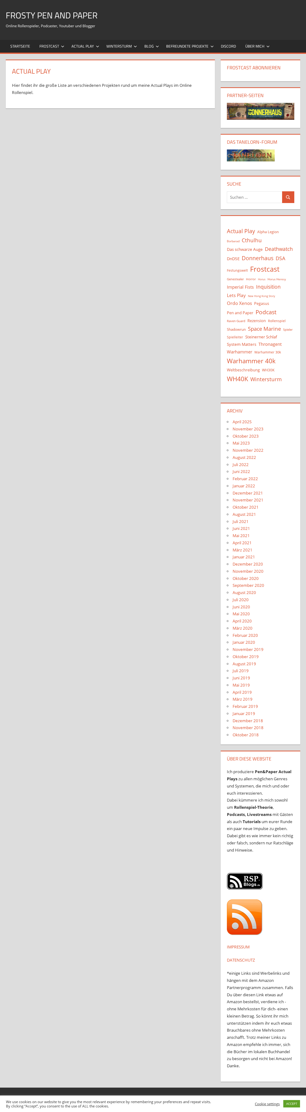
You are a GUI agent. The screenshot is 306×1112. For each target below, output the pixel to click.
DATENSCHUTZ (241, 960)
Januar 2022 (244, 486)
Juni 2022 (241, 471)
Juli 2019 (241, 670)
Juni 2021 (241, 528)
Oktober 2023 (246, 436)
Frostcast (49, 46)
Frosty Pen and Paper (52, 15)
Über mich (254, 46)
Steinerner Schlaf (261, 337)
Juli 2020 (241, 599)
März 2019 (242, 699)
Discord (228, 46)
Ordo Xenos (239, 303)
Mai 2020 (241, 614)
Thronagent (270, 344)
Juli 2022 (241, 464)
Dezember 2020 (248, 564)
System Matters (241, 344)
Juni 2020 (241, 607)
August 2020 (244, 592)
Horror (251, 279)
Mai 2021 (241, 535)
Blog (149, 46)
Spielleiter (235, 337)
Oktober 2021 (246, 507)
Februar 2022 (245, 478)
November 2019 (248, 649)
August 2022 (244, 457)
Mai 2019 (241, 685)
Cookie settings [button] (267, 1104)
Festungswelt (237, 270)
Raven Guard (236, 321)
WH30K (268, 370)
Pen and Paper (240, 312)
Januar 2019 (244, 713)
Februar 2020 (245, 635)
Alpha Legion (268, 231)
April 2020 (242, 621)
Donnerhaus (257, 258)
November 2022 (248, 450)
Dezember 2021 (248, 493)
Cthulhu (252, 240)
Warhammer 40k (251, 361)
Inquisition (268, 286)
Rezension (256, 320)
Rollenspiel (277, 321)
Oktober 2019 (246, 656)
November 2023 (248, 429)
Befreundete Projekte (187, 46)
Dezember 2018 (248, 720)
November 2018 (248, 727)
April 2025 (242, 421)
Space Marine (264, 328)
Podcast (266, 312)
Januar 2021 (244, 557)
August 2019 (244, 663)
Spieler (288, 330)
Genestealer (235, 279)
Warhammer (239, 352)
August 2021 (244, 514)
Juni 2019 (241, 678)
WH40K (237, 378)
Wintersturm (119, 46)
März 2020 (242, 628)
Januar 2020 (244, 642)
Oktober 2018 (246, 735)
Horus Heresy (277, 279)
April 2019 (242, 692)
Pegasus (261, 303)
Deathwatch (279, 249)
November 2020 (248, 571)
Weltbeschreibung (243, 370)
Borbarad (233, 241)
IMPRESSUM (238, 947)
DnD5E (233, 258)
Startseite (20, 46)
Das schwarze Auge (245, 249)
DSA (280, 258)
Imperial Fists (240, 287)
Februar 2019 (245, 706)
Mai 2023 (241, 443)
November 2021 (248, 500)
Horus (261, 279)
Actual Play (82, 46)
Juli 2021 (241, 521)
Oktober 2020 (246, 578)
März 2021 (242, 550)
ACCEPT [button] (291, 1103)
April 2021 (242, 542)
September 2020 (248, 585)
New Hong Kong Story (261, 296)
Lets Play (236, 295)
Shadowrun (236, 329)
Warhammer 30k (267, 352)
